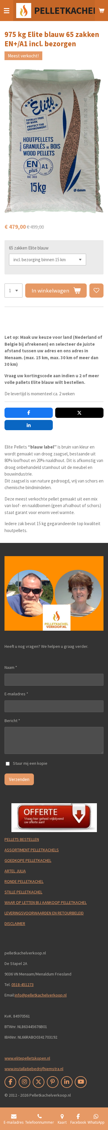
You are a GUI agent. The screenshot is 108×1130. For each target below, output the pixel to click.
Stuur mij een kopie (30, 763)
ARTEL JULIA (15, 871)
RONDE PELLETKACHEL (24, 881)
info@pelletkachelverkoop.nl (41, 995)
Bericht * (12, 720)
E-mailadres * (16, 694)
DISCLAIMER (14, 923)
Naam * (10, 667)
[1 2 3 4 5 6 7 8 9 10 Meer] (13, 290)
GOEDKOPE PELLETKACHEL (27, 860)
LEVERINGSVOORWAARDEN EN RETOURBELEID (44, 913)
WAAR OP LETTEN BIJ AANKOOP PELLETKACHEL (45, 902)
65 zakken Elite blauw (29, 248)
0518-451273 (22, 984)
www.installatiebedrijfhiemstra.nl (33, 1068)
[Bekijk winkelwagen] (101, 10)
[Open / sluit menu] (6, 10)
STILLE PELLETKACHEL (23, 892)
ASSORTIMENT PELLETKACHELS (31, 850)
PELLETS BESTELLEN (21, 839)
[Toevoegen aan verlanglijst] (96, 290)
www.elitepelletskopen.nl (27, 1058)
